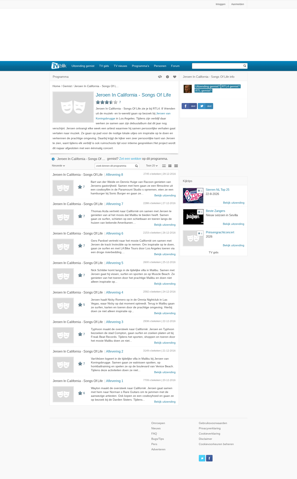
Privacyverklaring (210, 428)
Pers (154, 444)
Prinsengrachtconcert (220, 232)
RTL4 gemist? (231, 86)
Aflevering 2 (114, 351)
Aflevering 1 (114, 381)
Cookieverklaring (209, 433)
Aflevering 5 (114, 263)
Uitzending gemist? (207, 86)
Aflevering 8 (114, 174)
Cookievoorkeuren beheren (216, 444)
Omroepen (158, 423)
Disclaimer (205, 438)
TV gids (104, 65)
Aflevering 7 (114, 204)
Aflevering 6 (114, 233)
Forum (175, 65)
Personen (160, 65)
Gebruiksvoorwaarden (213, 423)
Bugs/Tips (157, 438)
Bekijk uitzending (165, 195)
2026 (209, 236)
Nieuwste (57, 165)
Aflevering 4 (114, 292)
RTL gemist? (203, 90)
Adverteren (158, 449)
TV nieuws (120, 65)
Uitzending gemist (83, 65)
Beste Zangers (215, 211)
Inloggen (220, 4)
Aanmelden (237, 4)
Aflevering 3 (114, 322)
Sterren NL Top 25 (217, 189)
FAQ (154, 433)
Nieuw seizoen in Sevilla (222, 215)
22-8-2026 (212, 194)
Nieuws (156, 428)
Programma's (140, 65)
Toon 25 (150, 165)
